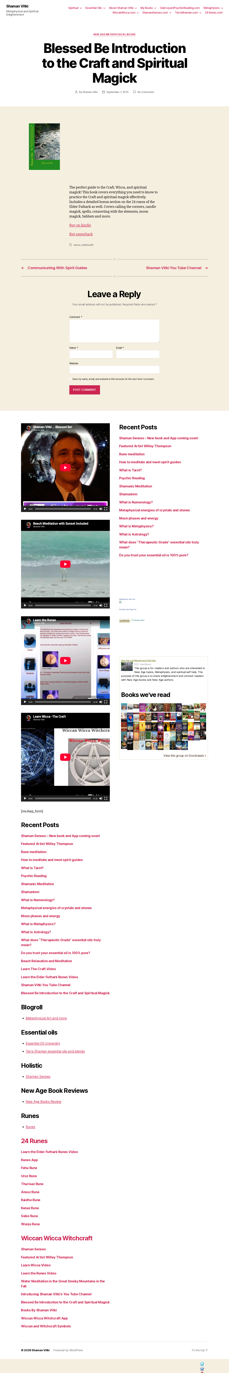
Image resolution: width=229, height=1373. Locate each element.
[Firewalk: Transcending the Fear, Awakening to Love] (173, 726)
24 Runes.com (214, 12)
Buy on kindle (80, 225)
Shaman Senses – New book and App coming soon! (60, 836)
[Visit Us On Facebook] (202, 1369)
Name (73, 348)
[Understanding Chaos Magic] (148, 707)
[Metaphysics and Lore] (163, 602)
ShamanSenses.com (155, 12)
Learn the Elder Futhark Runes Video (49, 977)
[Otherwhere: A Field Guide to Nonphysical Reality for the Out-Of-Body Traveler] (148, 727)
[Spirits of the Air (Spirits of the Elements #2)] (160, 707)
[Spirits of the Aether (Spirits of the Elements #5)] (179, 707)
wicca (77, 244)
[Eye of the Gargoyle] (142, 736)
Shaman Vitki (17, 6)
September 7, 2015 (117, 92)
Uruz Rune (29, 1176)
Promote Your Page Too (127, 609)
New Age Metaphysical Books (114, 34)
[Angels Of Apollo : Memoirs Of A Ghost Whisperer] (203, 735)
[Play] (25, 508)
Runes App (29, 1160)
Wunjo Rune (30, 1224)
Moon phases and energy (40, 916)
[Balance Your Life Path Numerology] (130, 707)
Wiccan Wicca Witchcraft (57, 1238)
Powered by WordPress (68, 1350)
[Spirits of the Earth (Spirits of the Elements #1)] (154, 707)
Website (73, 363)
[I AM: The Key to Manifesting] (148, 717)
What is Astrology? (36, 932)
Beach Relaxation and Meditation (46, 961)
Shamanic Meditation (37, 884)
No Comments (146, 92)
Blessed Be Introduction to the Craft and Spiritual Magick (65, 993)
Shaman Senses (38, 1076)
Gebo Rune (29, 1216)
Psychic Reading (34, 876)
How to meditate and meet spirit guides (52, 860)
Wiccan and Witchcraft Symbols (46, 1326)
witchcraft (87, 244)
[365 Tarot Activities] (185, 707)
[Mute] (100, 508)
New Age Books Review (43, 1102)
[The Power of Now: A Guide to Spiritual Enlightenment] (173, 736)
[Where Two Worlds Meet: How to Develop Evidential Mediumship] (154, 717)
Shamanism (30, 892)
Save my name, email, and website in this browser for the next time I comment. (113, 379)
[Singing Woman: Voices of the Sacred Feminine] (203, 726)
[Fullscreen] (105, 508)
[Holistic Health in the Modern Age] (136, 717)
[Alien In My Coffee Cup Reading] (124, 745)
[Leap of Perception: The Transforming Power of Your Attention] (160, 726)
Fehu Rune (29, 1168)
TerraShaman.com (186, 12)
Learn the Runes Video (38, 1273)
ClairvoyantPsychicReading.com (180, 7)
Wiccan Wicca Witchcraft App (44, 1318)
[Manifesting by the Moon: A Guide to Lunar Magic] (148, 745)
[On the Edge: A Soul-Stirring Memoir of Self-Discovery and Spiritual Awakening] (185, 745)
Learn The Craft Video (38, 969)
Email (120, 348)
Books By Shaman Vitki (39, 1310)
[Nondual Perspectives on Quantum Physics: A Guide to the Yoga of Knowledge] (142, 717)
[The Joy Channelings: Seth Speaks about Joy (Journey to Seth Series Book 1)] (203, 708)
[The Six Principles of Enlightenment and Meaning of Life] (185, 727)
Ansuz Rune (30, 1192)
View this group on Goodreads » (184, 755)
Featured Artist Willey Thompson (47, 844)
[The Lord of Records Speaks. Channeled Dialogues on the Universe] (179, 745)
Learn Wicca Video (35, 1265)
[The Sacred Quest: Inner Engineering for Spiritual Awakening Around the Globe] (154, 745)
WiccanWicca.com (124, 12)
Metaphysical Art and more (46, 1018)
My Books (147, 7)
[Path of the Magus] (136, 726)
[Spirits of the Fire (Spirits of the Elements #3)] (167, 707)
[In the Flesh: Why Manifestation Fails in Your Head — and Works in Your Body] (167, 745)
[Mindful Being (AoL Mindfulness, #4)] (167, 716)
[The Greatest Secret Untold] (124, 717)
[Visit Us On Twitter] (202, 1364)
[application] (65, 467)
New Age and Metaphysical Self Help (138, 660)
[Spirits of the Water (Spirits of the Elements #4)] (173, 707)
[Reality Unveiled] (167, 736)
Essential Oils (93, 7)
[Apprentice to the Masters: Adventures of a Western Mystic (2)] (160, 717)
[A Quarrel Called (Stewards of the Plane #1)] (179, 726)
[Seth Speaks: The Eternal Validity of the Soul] (136, 736)
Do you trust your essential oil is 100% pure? (55, 953)
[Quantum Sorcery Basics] (130, 726)
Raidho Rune (30, 1200)
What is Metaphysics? (38, 924)
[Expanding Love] (191, 707)
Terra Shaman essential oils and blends (55, 1051)
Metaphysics (212, 7)
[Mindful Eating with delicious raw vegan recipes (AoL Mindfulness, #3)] (185, 717)
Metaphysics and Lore (127, 599)
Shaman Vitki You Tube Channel (45, 985)
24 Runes (34, 1141)
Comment (75, 317)
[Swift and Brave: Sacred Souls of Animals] (130, 736)
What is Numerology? (38, 900)
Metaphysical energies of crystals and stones (56, 908)
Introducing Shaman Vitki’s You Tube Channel (56, 1294)
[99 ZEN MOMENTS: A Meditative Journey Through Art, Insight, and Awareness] (136, 745)
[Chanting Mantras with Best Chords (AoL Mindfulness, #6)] (179, 717)
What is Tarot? (32, 868)
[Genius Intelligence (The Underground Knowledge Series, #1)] (130, 717)
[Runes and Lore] (124, 707)
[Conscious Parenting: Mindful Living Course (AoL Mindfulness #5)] (173, 717)
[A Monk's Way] (167, 727)
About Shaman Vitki (121, 7)
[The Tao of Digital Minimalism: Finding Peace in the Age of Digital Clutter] (142, 745)
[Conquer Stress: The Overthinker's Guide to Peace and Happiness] (130, 745)
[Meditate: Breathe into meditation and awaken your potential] (179, 736)
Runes (30, 1127)
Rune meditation (33, 852)
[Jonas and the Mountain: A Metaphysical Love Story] (191, 735)
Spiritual (73, 7)
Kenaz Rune (30, 1208)
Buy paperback (81, 234)
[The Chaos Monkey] (142, 707)
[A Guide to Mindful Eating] (197, 717)
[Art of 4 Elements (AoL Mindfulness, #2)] (191, 716)
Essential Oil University (43, 1043)
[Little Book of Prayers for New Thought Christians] (185, 735)
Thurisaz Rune (32, 1184)
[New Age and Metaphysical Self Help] (127, 666)
